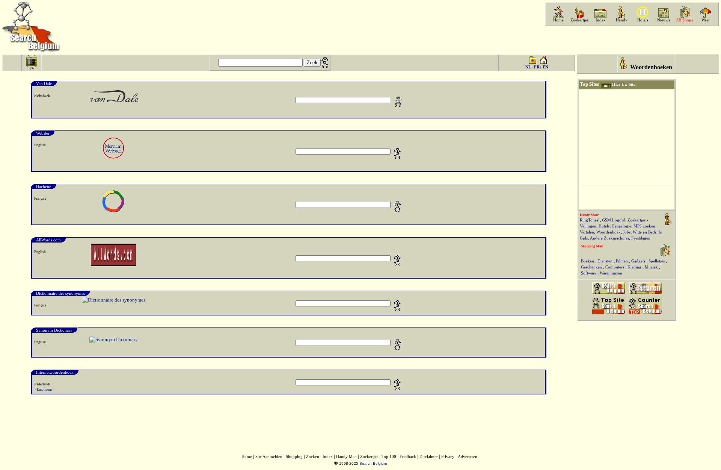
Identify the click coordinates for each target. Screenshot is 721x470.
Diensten (605, 261)
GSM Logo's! (613, 220)
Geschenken (592, 267)
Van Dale (44, 83)
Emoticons (45, 389)
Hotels (642, 20)
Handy (621, 20)
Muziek (652, 267)
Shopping (294, 457)
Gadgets (638, 261)
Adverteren (467, 457)
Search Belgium (373, 463)
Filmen (622, 261)
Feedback (408, 457)
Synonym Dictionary (54, 330)
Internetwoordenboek (55, 372)
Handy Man (346, 457)
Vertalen (587, 232)
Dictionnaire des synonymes (60, 293)
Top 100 (389, 457)
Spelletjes (657, 261)
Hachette (43, 186)
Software (589, 273)
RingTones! (590, 220)
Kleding (635, 267)
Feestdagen (640, 238)
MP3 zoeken (644, 226)
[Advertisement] (631, 40)
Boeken (588, 261)
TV (32, 69)
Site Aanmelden (268, 457)
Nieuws (663, 20)
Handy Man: (589, 215)
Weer (705, 20)
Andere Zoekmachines (609, 238)
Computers (615, 267)
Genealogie (621, 226)
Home (558, 20)
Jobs (626, 232)
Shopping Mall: (593, 246)
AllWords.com (48, 240)
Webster (43, 133)
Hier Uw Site (623, 84)
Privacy (447, 457)
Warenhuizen (611, 273)
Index (601, 20)
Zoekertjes (579, 20)
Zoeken (312, 457)
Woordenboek (608, 232)
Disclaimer (428, 457)
